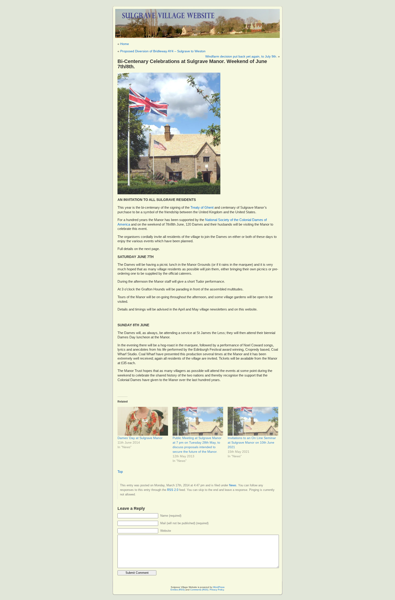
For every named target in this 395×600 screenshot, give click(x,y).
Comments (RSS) (199, 589)
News (232, 485)
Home (124, 44)
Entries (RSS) (178, 589)
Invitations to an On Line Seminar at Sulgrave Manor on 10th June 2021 (252, 442)
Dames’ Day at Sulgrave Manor (140, 438)
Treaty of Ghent (202, 207)
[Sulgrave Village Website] (197, 21)
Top (120, 472)
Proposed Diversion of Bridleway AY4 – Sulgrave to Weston (163, 51)
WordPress (218, 587)
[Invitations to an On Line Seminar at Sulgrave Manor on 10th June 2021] (253, 421)
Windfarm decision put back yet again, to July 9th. (241, 56)
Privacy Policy (217, 589)
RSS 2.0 (172, 490)
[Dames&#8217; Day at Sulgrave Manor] (142, 421)
